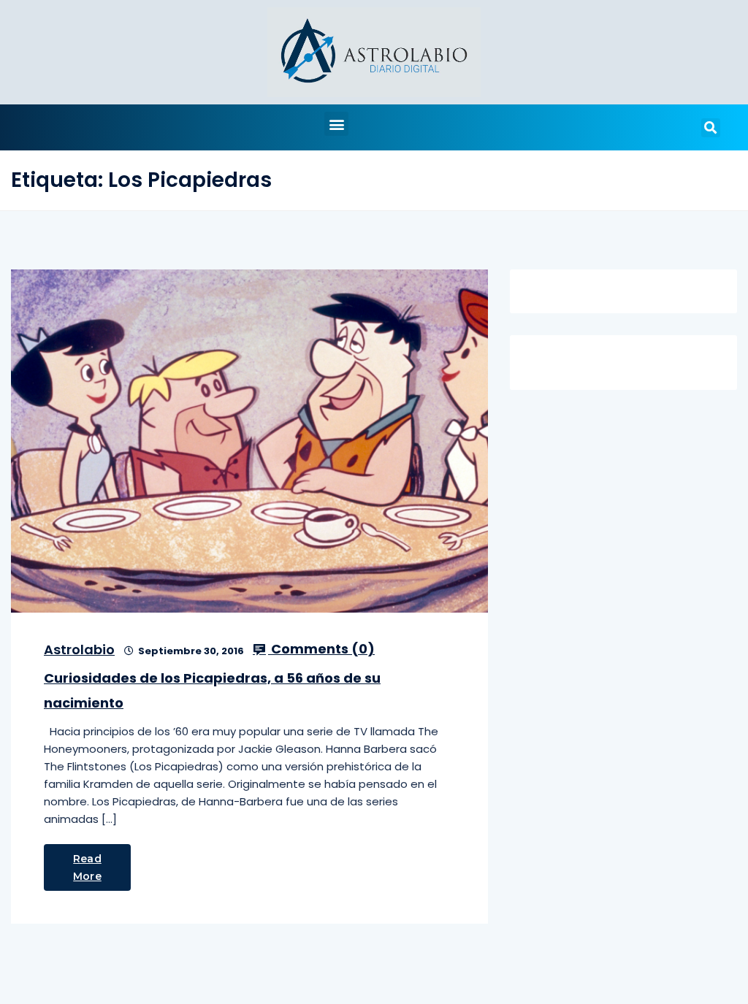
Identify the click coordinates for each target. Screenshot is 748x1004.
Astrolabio (79, 649)
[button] (336, 124)
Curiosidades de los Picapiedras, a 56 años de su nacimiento (212, 690)
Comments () (321, 649)
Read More (87, 867)
